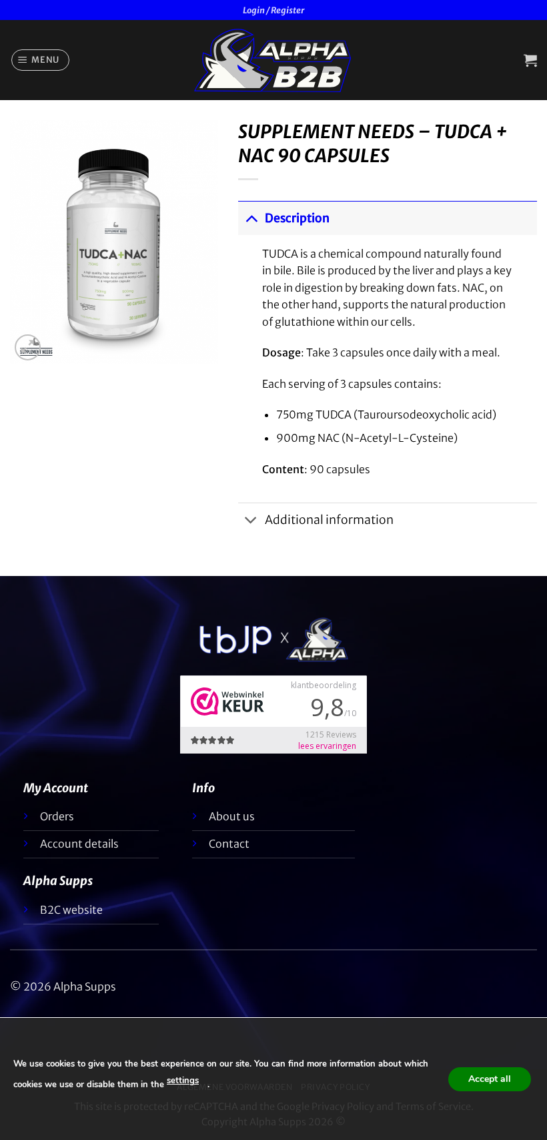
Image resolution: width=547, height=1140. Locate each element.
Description (297, 218)
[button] (40, 60)
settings (183, 1081)
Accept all (489, 1078)
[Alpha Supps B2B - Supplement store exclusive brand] (273, 60)
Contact (229, 843)
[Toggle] (251, 218)
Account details (79, 843)
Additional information (329, 520)
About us (232, 816)
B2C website (71, 909)
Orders (57, 816)
